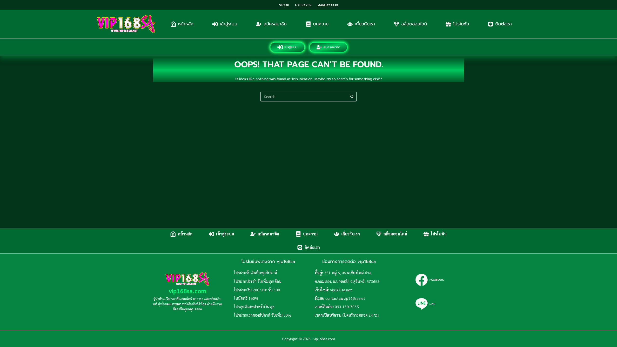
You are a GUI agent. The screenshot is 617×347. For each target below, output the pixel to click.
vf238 (284, 5)
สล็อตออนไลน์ (414, 23)
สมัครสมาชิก (275, 23)
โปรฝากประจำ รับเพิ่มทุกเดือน (258, 281)
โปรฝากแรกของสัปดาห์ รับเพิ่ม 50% (262, 315)
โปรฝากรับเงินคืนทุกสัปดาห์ (255, 272)
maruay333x (327, 5)
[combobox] (304, 96)
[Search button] (351, 96)
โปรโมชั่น (461, 23)
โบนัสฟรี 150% (246, 298)
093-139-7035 (347, 306)
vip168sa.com (187, 291)
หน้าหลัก (186, 23)
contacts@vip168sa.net (345, 298)
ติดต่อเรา (503, 23)
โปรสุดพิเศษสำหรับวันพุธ (254, 306)
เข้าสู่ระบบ (228, 23)
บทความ (321, 23)
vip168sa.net (341, 289)
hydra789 (303, 5)
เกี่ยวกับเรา (365, 23)
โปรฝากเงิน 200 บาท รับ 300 (257, 289)
